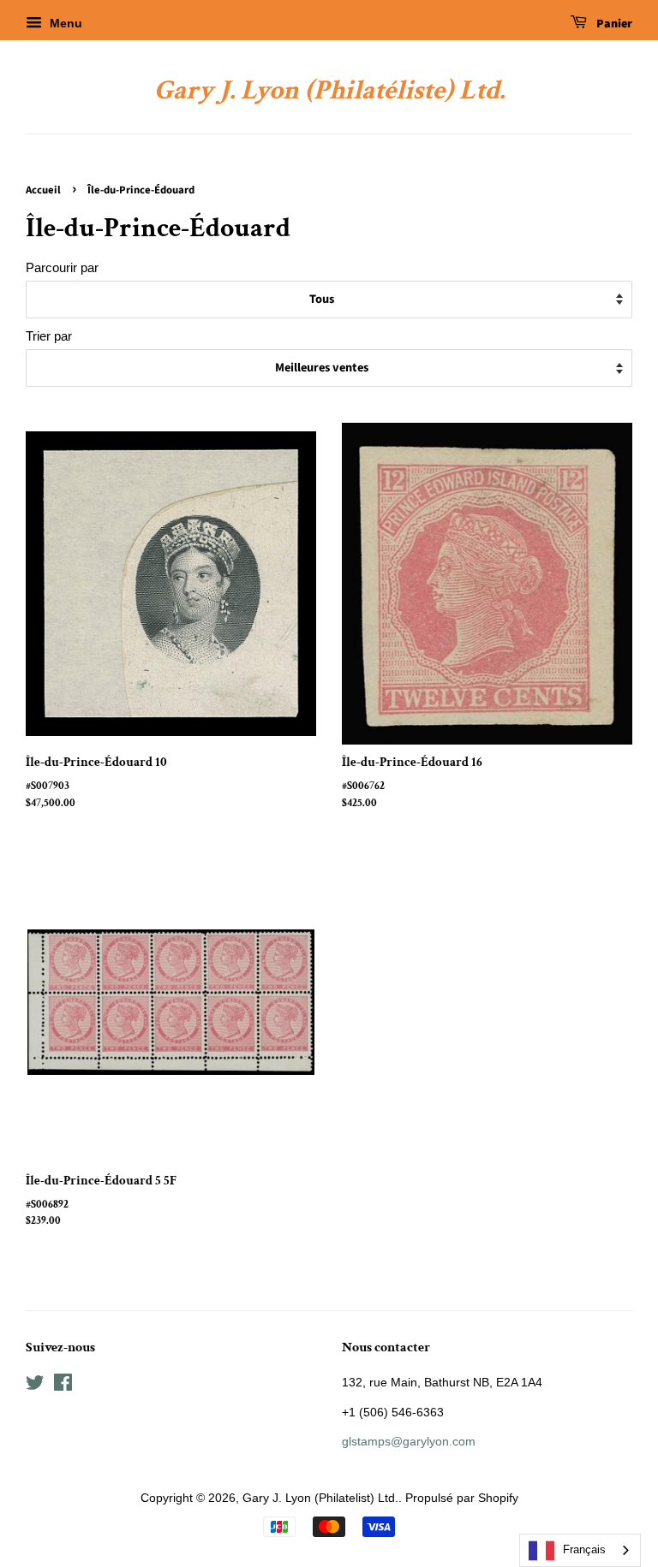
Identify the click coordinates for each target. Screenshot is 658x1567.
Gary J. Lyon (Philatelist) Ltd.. (322, 1498)
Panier (613, 24)
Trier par (49, 336)
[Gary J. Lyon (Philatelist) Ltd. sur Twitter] (35, 1385)
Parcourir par (62, 267)
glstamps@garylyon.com (409, 1441)
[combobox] (580, 1550)
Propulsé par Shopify (461, 1498)
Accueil (43, 190)
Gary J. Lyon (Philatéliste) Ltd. (329, 90)
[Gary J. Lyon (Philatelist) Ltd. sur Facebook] (63, 1385)
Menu (64, 23)
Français (584, 1549)
